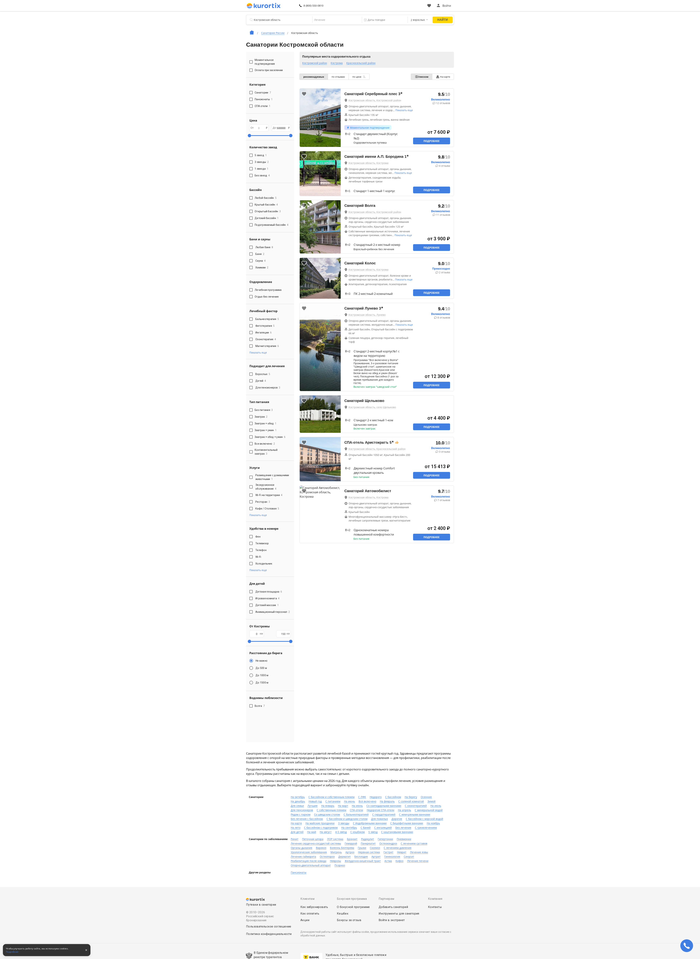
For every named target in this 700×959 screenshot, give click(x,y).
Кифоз (399, 861)
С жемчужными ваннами (414, 814)
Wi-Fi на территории (269, 495)
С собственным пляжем (331, 810)
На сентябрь (349, 827)
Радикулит (367, 839)
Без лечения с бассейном (307, 819)
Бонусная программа (352, 899)
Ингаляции (263, 332)
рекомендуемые (313, 76)
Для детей (297, 832)
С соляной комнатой (411, 801)
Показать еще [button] (258, 352)
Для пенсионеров (267, 387)
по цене (357, 76)
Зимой (431, 801)
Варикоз (321, 847)
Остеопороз (327, 856)
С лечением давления (397, 847)
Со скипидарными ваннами (383, 805)
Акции (304, 920)
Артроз (349, 852)
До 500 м (261, 668)
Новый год (315, 801)
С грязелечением (426, 827)
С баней (366, 827)
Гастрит (388, 852)
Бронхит (352, 839)
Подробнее (431, 141)
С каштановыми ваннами (397, 832)
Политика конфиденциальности (269, 934)
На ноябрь (433, 823)
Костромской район (314, 63)
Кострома (337, 63)
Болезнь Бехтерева (342, 847)
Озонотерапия (265, 339)
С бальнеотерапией (356, 814)
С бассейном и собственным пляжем (331, 797)
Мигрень (336, 852)
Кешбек (342, 913)
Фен (257, 536)
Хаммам (261, 267)
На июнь (349, 801)
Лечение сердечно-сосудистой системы (316, 843)
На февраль (387, 801)
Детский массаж (267, 605)
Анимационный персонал (272, 611)
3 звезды (343, 823)
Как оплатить (309, 913)
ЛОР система (335, 839)
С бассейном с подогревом (321, 827)
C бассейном (393, 797)
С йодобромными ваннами (370, 823)
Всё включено (367, 801)
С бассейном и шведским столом (347, 819)
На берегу (411, 797)
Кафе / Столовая (267, 508)
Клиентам (307, 899)
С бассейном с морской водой (424, 819)
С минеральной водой (429, 810)
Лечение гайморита (303, 856)
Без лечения (403, 827)
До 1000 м (262, 675)
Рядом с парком (300, 814)
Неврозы (335, 861)
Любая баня (264, 247)
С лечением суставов (414, 843)
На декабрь (298, 801)
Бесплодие (361, 856)
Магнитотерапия (267, 346)
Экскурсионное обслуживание (265, 486)
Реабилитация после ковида (308, 861)
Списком (423, 76)
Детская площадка (268, 591)
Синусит (409, 856)
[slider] (249, 135)
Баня (259, 254)
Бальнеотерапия (267, 319)
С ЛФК (362, 797)
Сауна (260, 260)
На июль (435, 805)
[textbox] (334, 19)
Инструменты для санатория (399, 913)
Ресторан (262, 501)
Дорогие (397, 819)
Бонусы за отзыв (349, 920)
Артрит (376, 856)
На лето (295, 827)
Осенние (426, 797)
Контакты (435, 907)
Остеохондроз (388, 843)
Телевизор (262, 543)
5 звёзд (373, 832)
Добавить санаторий (393, 907)
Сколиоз (375, 847)
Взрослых (262, 374)
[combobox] (334, 19)
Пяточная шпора (312, 839)
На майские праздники (320, 823)
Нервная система (369, 852)
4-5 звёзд (341, 832)
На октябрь (298, 797)
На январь (327, 805)
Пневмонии (404, 839)
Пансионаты (298, 872)
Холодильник (263, 563)
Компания (435, 899)
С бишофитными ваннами (406, 823)
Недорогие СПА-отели (380, 810)
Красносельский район (361, 63)
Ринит (294, 839)
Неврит (401, 852)
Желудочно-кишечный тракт (363, 861)
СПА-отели (356, 810)
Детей (260, 380)
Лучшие (313, 805)
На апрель (404, 810)
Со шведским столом (327, 814)
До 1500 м (262, 682)
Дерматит (344, 856)
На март (343, 805)
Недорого (376, 797)
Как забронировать (314, 907)
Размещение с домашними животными (272, 477)
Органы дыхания (301, 847)
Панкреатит (368, 843)
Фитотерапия (265, 325)
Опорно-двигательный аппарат (311, 865)
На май (311, 832)
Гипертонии (385, 839)
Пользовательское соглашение (268, 926)
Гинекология (392, 856)
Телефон (261, 550)
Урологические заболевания (309, 852)
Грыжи (362, 847)
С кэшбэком (357, 832)
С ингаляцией (383, 827)
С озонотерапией (416, 805)
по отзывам (338, 76)
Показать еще (404, 110)
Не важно (261, 660)
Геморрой (351, 843)
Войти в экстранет (392, 920)
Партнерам (386, 899)
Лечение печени (417, 861)
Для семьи (297, 805)
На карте (445, 76)
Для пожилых (379, 819)
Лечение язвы (419, 852)
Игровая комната (267, 598)
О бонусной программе (353, 907)
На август (326, 832)
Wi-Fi (258, 556)
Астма (388, 861)
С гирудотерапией (383, 814)
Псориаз (340, 865)
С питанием (332, 801)
